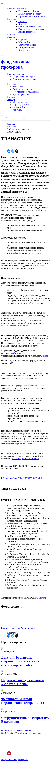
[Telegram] (12, 151)
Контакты (23, 50)
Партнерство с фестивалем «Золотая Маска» (22, 682)
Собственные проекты (29, 26)
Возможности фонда (28, 11)
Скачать (17, 353)
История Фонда (26, 47)
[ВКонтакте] (8, 151)
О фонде (22, 39)
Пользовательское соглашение (16, 730)
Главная (11, 124)
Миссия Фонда (25, 42)
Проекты (22, 21)
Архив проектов (26, 32)
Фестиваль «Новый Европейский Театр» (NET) (22, 701)
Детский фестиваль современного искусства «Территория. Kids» (20, 661)
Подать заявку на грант (29, 14)
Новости (11, 97)
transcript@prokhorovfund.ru (14, 325)
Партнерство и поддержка (31, 29)
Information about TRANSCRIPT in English (21, 478)
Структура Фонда (27, 45)
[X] (16, 151)
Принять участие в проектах (32, 16)
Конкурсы (23, 24)
